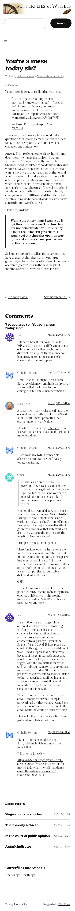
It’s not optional (18, 297)
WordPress (64, 904)
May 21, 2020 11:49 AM (58, 372)
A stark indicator (18, 846)
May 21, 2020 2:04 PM (59, 447)
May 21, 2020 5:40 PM (59, 615)
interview (53, 428)
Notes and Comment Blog (50, 76)
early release (43, 410)
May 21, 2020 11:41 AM (59, 334)
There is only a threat (21, 825)
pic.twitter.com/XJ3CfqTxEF (40, 117)
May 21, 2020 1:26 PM (59, 403)
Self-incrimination (55, 297)
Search (61, 23)
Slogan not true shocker (23, 814)
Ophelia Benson (25, 76)
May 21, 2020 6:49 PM (59, 732)
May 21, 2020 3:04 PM (59, 474)
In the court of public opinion (27, 835)
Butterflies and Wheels (25, 867)
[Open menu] (5, 33)
